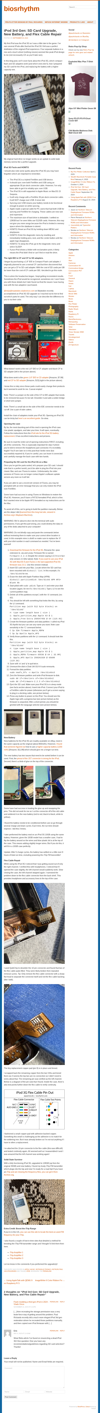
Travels (71, 334)
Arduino (72, 255)
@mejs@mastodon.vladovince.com (19, 291)
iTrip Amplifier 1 (16, 1252)
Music (32, 1269)
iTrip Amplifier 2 (16, 1255)
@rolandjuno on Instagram (79, 40)
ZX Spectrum (74, 345)
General (72, 278)
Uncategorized (10, 1271)
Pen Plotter (73, 304)
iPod (28, 1271)
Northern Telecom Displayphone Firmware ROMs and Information (82, 212)
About (90, 22)
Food (71, 276)
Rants (71, 312)
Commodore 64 (75, 266)
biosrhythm (21, 8)
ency (35, 1172)
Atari (70, 260)
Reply (62, 1302)
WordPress (81, 1407)
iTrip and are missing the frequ (20, 1172)
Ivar (70, 286)
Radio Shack (73, 309)
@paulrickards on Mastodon (79, 33)
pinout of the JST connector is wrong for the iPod (38, 758)
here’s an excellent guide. (29, 418)
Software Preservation (77, 324)
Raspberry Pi (74, 314)
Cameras (72, 263)
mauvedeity (75, 225)
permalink (47, 1271)
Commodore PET (75, 271)
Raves (71, 317)
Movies (71, 296)
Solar (71, 327)
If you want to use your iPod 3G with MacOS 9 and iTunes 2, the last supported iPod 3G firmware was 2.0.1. (36, 562)
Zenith (71, 342)
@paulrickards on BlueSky (79, 36)
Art (70, 258)
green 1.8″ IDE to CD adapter (36, 377)
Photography (73, 306)
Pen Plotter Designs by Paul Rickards (23, 22)
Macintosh (72, 291)
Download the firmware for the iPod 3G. (27, 550)
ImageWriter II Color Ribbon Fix (50, 1280)
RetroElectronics (43, 1269)
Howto (71, 283)
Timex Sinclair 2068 (76, 332)
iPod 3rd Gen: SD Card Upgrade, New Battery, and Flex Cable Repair (83, 189)
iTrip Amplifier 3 (16, 1258)
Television (72, 329)
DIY (70, 273)
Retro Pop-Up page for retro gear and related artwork (81, 52)
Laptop (71, 289)
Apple (27, 1269)
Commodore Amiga (76, 268)
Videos (71, 340)
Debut (88, 1407)
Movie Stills (73, 294)
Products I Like (77, 22)
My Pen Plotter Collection (80, 172)
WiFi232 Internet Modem (56, 22)
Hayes (71, 281)
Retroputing (57, 1269)
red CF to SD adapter (17, 380)
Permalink (54, 1302)
